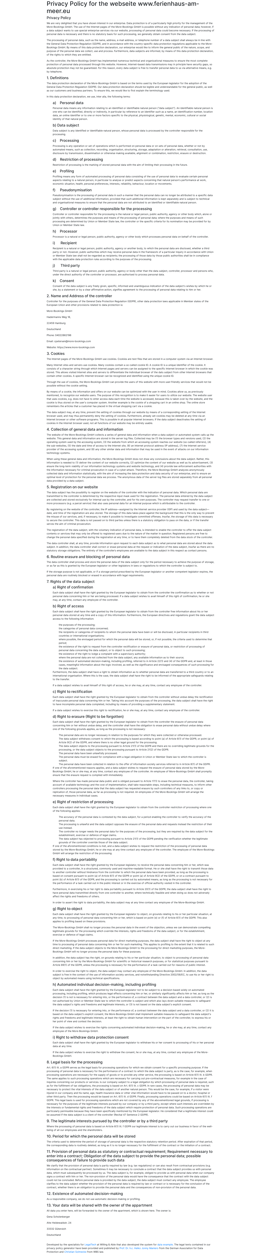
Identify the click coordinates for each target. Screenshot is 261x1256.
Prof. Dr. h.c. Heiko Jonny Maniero (138, 1248)
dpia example (165, 1244)
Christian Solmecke (75, 1251)
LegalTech (90, 1244)
